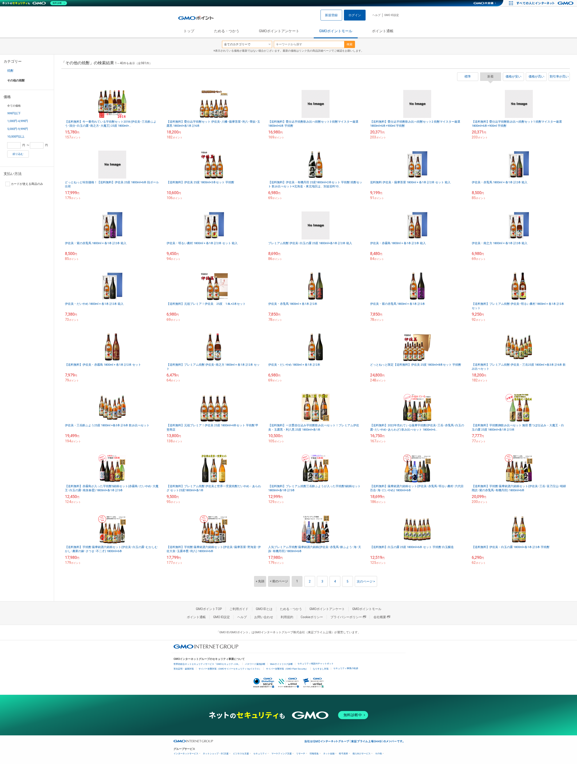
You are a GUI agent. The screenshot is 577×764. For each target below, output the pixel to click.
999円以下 (14, 113)
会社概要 (379, 617)
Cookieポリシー (312, 617)
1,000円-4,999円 (17, 121)
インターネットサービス (186, 753)
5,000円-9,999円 (17, 129)
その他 (378, 753)
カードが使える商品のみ (27, 184)
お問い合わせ (263, 617)
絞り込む (18, 154)
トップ (188, 31)
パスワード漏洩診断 (255, 664)
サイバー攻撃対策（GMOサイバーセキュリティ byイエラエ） (230, 669)
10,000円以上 (16, 136)
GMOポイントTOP (209, 609)
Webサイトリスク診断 (281, 664)
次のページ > (366, 581)
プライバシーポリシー (346, 617)
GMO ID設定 (391, 15)
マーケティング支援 (281, 753)
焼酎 (10, 70)
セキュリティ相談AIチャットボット (316, 663)
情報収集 (314, 753)
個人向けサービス (362, 753)
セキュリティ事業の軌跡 (345, 668)
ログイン (354, 15)
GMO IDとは (264, 609)
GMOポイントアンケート (279, 31)
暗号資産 (343, 753)
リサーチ (300, 753)
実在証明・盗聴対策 (184, 669)
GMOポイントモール (335, 31)
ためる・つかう (226, 31)
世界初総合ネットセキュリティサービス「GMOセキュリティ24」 (207, 664)
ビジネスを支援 (241, 753)
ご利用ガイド (238, 609)
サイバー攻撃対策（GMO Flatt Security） (287, 669)
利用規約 (287, 617)
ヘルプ (376, 15)
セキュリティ (260, 753)
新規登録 (331, 15)
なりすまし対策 (321, 669)
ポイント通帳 (383, 31)
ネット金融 (328, 753)
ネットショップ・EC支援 (216, 753)
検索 (350, 44)
